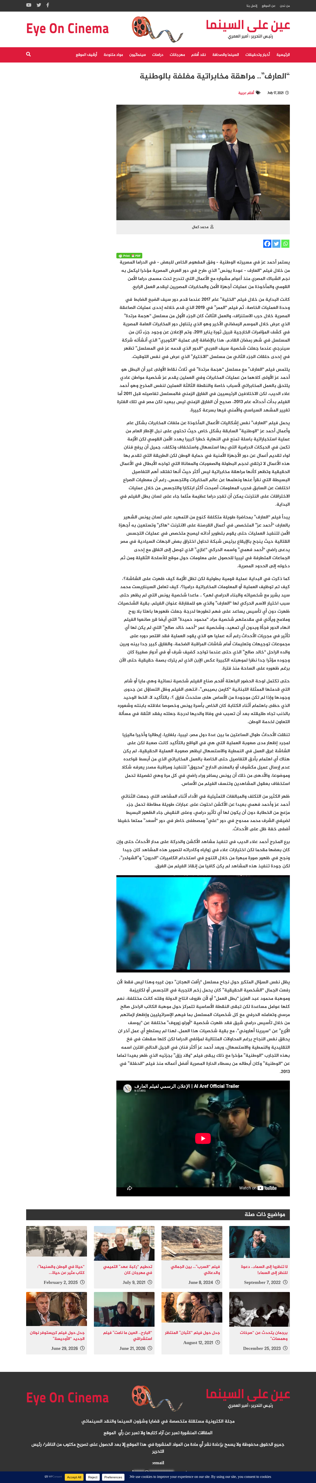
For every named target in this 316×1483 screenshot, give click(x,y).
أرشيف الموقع (86, 55)
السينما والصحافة (225, 55)
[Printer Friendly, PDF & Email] (129, 255)
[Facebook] (267, 244)
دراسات (157, 55)
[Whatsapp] (285, 244)
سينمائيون (137, 55)
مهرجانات (177, 55)
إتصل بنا (252, 6)
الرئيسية (283, 55)
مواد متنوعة (113, 55)
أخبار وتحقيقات (257, 55)
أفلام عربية (246, 93)
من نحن (285, 6)
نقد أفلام (198, 55)
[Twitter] (276, 244)
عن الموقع (268, 6)
